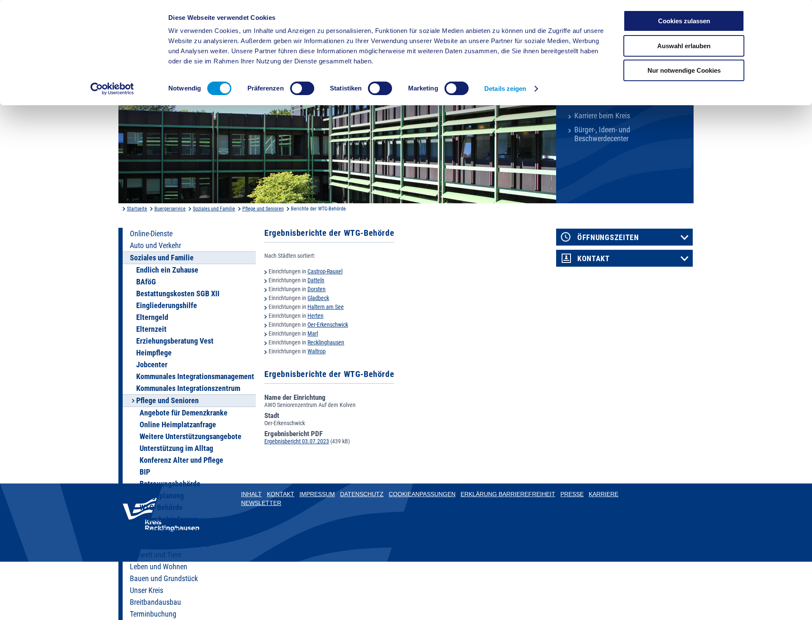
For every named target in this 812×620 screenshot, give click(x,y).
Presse (572, 494)
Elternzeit (151, 329)
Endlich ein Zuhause (167, 270)
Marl (312, 333)
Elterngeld (152, 317)
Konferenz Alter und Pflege (181, 460)
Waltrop (316, 351)
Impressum (317, 494)
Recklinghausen (325, 342)
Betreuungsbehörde (170, 484)
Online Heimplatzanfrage (178, 425)
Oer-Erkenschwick (327, 324)
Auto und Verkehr (155, 245)
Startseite (137, 209)
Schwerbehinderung (167, 519)
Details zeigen (505, 88)
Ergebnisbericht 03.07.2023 (296, 441)
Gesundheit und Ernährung (169, 543)
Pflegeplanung (162, 496)
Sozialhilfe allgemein (169, 531)
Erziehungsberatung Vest (175, 341)
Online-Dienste (151, 233)
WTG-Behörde (161, 507)
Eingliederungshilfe (166, 305)
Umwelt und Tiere (155, 555)
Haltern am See (325, 306)
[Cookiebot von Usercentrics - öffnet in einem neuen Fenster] (112, 88)
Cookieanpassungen (422, 494)
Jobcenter (151, 365)
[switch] (302, 88)
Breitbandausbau (155, 602)
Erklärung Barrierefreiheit (508, 494)
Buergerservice (170, 209)
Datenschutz (362, 494)
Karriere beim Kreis (602, 116)
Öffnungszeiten (608, 237)
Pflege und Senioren (263, 209)
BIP (145, 472)
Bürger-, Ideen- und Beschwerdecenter (602, 134)
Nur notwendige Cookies (684, 70)
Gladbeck (318, 298)
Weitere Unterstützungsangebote (190, 436)
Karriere (603, 494)
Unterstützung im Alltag (176, 448)
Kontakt (593, 258)
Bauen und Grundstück (164, 578)
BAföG (146, 282)
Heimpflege (154, 353)
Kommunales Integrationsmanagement (195, 376)
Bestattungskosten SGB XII (177, 294)
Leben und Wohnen (158, 567)
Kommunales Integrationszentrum (188, 388)
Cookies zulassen (684, 21)
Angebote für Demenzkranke (184, 413)
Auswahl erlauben (683, 45)
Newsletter (261, 503)
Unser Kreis (146, 590)
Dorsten (316, 289)
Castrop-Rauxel (325, 271)
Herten (315, 315)
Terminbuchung (153, 614)
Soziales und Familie (214, 209)
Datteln (315, 280)
